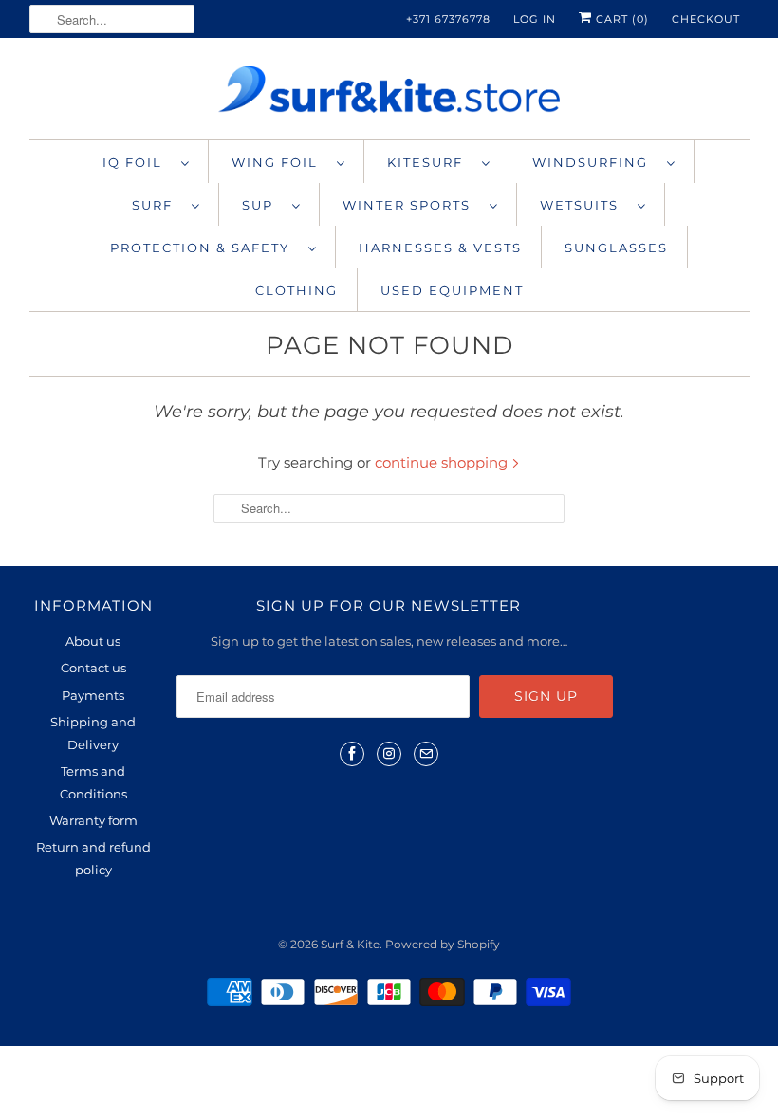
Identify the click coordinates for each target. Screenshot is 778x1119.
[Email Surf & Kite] (426, 754)
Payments (93, 695)
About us (92, 641)
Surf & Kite (350, 944)
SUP (262, 204)
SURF (157, 204)
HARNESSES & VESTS (440, 247)
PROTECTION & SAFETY (204, 247)
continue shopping (443, 462)
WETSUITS (584, 204)
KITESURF (429, 162)
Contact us (93, 667)
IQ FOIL (137, 162)
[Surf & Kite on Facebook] (352, 754)
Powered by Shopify (442, 944)
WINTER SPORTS (411, 204)
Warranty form (93, 820)
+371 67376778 (448, 19)
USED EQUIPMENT (452, 290)
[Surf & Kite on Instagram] (389, 754)
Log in (534, 19)
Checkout (706, 19)
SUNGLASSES (616, 247)
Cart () (620, 19)
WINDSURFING (595, 162)
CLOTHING (296, 290)
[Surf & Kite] (389, 93)
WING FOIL (279, 162)
